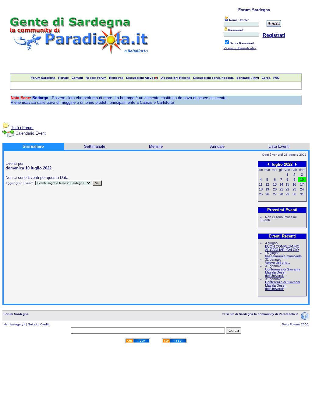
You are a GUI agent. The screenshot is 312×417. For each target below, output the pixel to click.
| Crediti (43, 324)
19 (267, 189)
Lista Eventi (278, 146)
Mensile (156, 146)
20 (275, 189)
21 (281, 189)
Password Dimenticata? (240, 48)
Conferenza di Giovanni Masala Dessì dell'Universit (282, 272)
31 (302, 194)
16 (294, 184)
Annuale (217, 146)
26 (267, 194)
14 (281, 184)
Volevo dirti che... (277, 262)
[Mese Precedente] (268, 164)
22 (287, 189)
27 (275, 194)
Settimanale (94, 146)
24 (302, 189)
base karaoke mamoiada (283, 256)
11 (260, 184)
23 (294, 189)
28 (281, 194)
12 (267, 184)
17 (302, 184)
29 (287, 194)
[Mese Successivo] (296, 164)
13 (275, 184)
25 (261, 194)
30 (294, 194)
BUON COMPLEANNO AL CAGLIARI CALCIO (282, 248)
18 (261, 189)
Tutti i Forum (22, 127)
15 (287, 184)
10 (302, 179)
